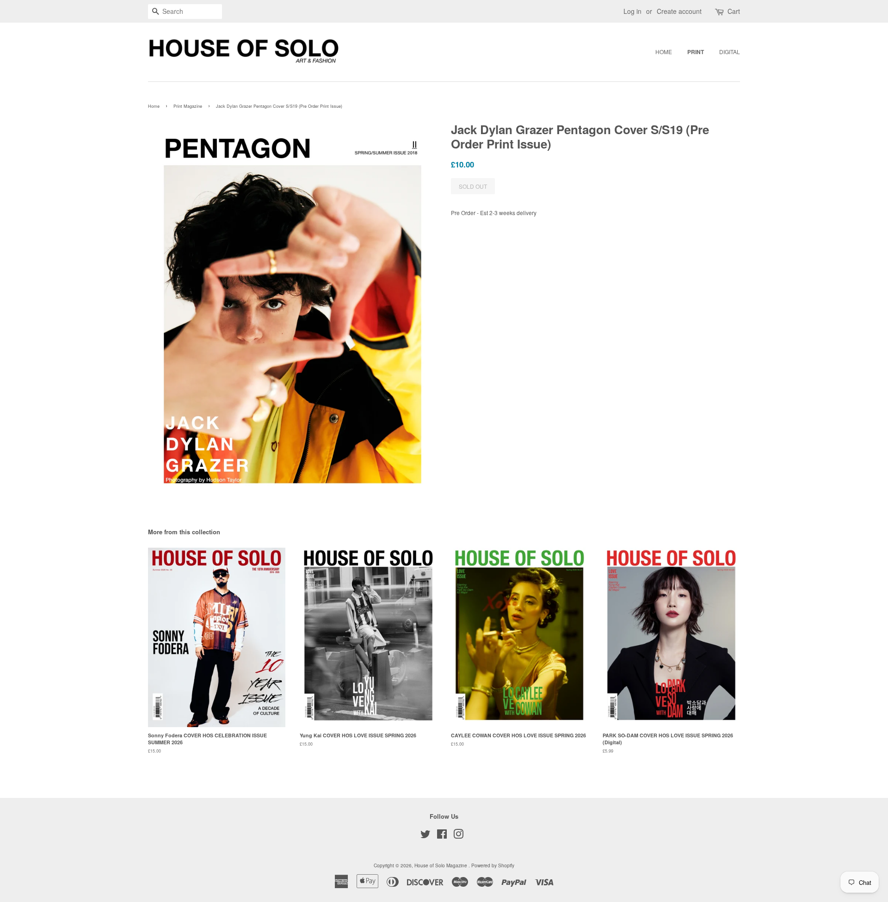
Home (663, 52)
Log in (632, 11)
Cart (734, 11)
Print (695, 52)
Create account (679, 11)
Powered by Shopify (492, 865)
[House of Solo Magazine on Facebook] (442, 836)
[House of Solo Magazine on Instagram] (458, 836)
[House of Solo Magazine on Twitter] (425, 836)
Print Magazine (187, 106)
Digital (729, 52)
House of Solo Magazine (441, 865)
